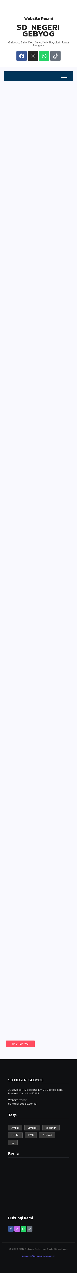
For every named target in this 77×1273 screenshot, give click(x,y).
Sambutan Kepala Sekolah (21, 212)
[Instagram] (33, 56)
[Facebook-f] (11, 1228)
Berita (46, 214)
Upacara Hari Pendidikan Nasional (36, 732)
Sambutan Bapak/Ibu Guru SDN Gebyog (36, 656)
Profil (46, 172)
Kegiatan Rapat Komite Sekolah (29, 893)
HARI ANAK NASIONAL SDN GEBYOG (37, 410)
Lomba (17, 968)
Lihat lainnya (20, 1044)
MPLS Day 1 (23, 487)
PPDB (12, 131)
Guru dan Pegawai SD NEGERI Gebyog (21, 168)
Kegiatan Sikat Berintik (28, 576)
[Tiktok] (55, 56)
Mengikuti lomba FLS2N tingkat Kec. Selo (33, 980)
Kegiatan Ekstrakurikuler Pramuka (30, 811)
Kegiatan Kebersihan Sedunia (36, 314)
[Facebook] (21, 56)
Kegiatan (18, 304)
